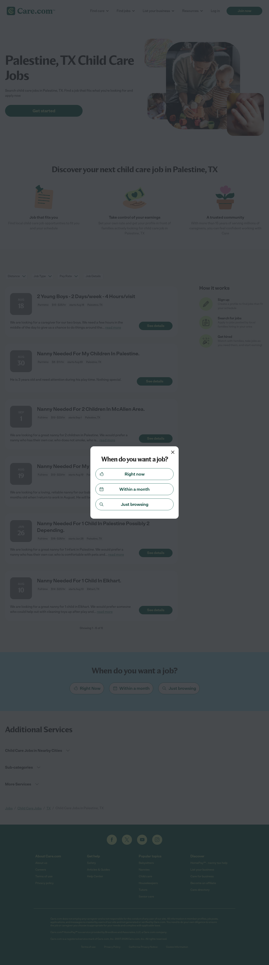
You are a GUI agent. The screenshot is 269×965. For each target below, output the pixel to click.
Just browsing (134, 504)
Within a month (134, 489)
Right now (135, 474)
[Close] (172, 452)
